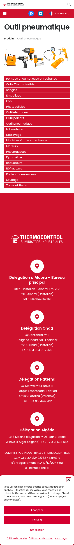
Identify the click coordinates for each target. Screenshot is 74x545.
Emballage (13, 95)
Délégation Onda (37, 328)
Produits (9, 38)
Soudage (12, 180)
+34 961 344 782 (40, 401)
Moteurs (12, 146)
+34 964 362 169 (40, 299)
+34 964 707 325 (40, 350)
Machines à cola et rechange (26, 140)
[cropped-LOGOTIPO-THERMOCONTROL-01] (13, 4)
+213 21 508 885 (57, 442)
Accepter (37, 510)
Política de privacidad (41, 538)
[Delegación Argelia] (37, 419)
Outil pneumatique (19, 124)
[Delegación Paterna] (37, 368)
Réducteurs (14, 163)
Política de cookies (17, 538)
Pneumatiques (16, 152)
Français (60, 13)
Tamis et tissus (16, 185)
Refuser (37, 520)
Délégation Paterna (37, 379)
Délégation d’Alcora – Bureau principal (37, 280)
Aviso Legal (61, 538)
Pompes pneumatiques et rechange (31, 79)
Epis (9, 101)
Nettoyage (13, 135)
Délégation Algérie (37, 430)
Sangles (11, 90)
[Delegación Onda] (37, 317)
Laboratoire (14, 129)
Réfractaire (14, 168)
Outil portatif (15, 118)
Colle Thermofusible (20, 84)
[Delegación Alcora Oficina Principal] (37, 266)
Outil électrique (17, 112)
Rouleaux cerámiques (21, 174)
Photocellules (15, 107)
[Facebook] (31, 13)
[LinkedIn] (40, 13)
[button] (68, 480)
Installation (37, 530)
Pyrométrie (14, 157)
